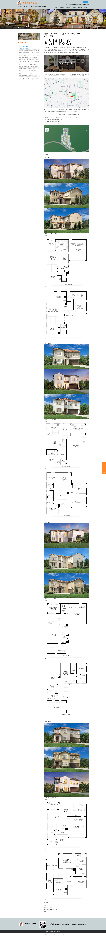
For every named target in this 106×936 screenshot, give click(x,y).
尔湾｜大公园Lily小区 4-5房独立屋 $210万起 (28, 59)
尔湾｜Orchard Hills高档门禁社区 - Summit (28, 57)
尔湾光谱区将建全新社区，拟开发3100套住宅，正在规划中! (29, 55)
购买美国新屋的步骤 (23, 46)
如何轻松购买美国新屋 (24, 48)
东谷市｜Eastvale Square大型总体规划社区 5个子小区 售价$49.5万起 (29, 64)
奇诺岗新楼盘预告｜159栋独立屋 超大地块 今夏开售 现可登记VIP (29, 75)
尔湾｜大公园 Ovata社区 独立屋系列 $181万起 (29, 61)
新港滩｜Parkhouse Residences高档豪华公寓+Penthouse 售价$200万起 (29, 68)
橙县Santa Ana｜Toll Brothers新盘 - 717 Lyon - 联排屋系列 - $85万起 (29, 70)
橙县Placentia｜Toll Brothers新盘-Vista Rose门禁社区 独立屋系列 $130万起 (29, 73)
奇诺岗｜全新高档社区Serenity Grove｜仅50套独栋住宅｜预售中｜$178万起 (29, 52)
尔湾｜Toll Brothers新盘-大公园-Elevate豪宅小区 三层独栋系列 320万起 (29, 66)
